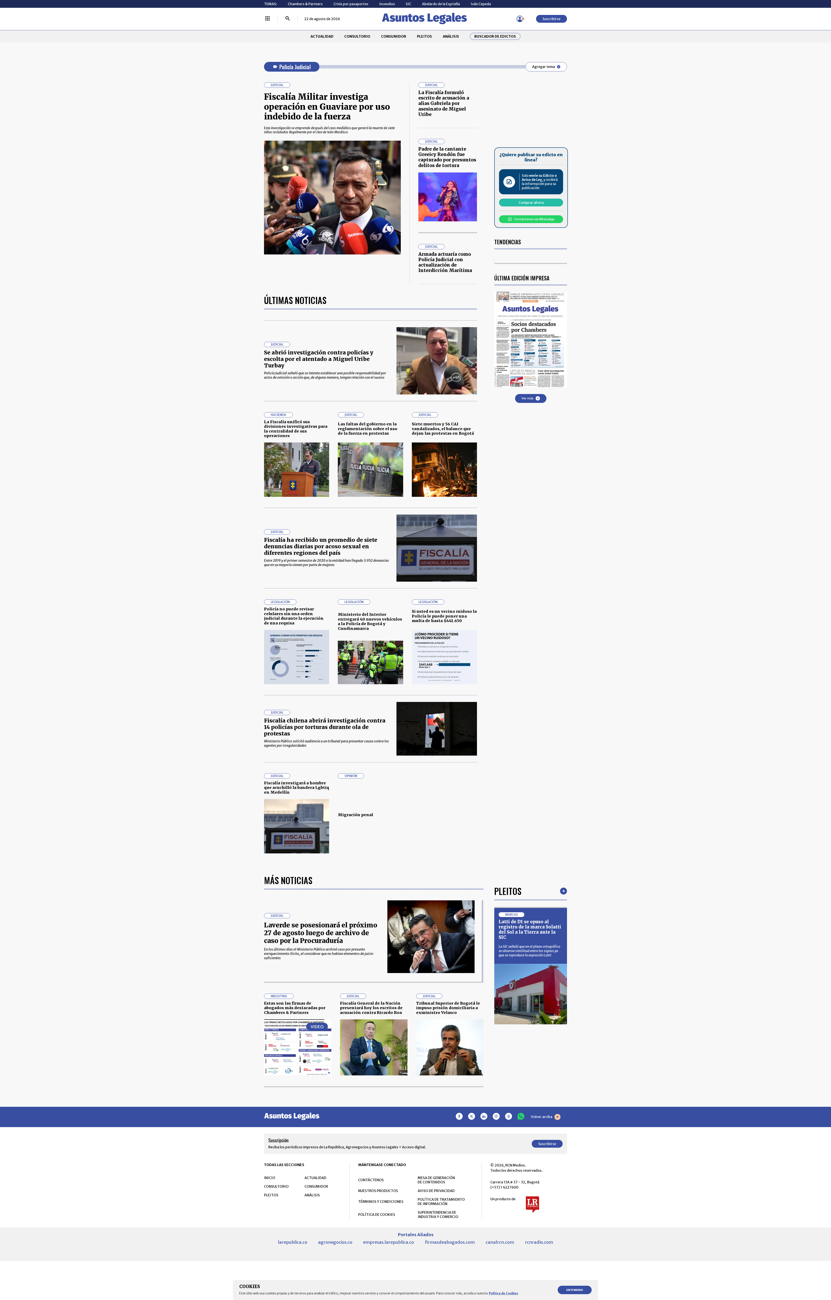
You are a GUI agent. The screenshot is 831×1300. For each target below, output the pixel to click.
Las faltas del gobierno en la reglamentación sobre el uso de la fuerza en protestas (367, 429)
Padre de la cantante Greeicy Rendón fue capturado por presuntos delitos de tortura (447, 157)
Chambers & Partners (305, 4)
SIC (408, 4)
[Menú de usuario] (520, 19)
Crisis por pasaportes (350, 4)
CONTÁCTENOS (371, 1180)
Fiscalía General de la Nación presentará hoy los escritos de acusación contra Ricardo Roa (371, 1008)
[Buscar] (287, 19)
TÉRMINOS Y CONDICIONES (380, 1201)
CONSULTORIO (357, 36)
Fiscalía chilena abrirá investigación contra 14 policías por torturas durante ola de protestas (324, 727)
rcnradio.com (539, 1242)
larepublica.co (292, 1242)
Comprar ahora (531, 202)
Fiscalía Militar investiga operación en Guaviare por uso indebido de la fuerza (327, 107)
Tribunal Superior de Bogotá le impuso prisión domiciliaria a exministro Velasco (448, 1008)
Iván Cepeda (481, 4)
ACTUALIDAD (322, 36)
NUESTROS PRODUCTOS (378, 1191)
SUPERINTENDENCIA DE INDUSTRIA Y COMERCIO (438, 1214)
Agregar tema (543, 66)
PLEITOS (424, 36)
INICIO (269, 1178)
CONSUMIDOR (393, 36)
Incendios (387, 4)
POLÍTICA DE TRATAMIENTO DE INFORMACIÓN (441, 1201)
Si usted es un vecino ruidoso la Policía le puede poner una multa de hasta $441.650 (444, 616)
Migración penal (355, 814)
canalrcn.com (500, 1242)
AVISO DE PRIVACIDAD (436, 1191)
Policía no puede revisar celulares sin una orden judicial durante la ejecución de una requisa (294, 616)
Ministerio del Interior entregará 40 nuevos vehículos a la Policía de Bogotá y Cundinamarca (370, 621)
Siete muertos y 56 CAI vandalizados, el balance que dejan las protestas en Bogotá (443, 429)
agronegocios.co (335, 1242)
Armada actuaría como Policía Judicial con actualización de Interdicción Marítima (445, 262)
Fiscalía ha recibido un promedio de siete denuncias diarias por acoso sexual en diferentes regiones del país (320, 546)
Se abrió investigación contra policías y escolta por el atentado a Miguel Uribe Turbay (318, 359)
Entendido (574, 1290)
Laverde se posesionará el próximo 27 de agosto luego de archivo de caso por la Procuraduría (320, 933)
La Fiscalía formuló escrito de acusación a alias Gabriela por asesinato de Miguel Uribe (443, 103)
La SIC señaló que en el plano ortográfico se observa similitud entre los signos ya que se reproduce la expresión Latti (529, 950)
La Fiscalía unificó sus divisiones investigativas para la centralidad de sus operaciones (295, 428)
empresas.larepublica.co (388, 1242)
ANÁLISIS (451, 36)
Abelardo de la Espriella (441, 4)
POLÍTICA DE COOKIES (376, 1214)
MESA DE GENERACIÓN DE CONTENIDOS (436, 1180)
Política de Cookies (503, 1293)
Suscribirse (551, 19)
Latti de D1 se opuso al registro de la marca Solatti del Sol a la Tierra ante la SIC (530, 929)
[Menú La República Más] (267, 19)
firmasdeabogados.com (450, 1242)
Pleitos (507, 891)
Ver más (527, 398)
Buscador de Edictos (495, 36)
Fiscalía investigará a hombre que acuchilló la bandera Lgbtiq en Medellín (296, 787)
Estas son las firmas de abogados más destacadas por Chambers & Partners (294, 1008)
